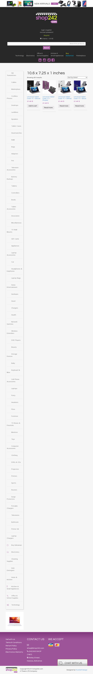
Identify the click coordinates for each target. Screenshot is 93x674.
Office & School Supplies (12, 597)
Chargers (14, 308)
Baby (13, 363)
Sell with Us (10, 639)
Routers (14, 490)
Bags (13, 147)
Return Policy (11, 646)
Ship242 (46, 35)
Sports (13, 483)
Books (13, 200)
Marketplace (81, 55)
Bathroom (14, 522)
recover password (46, 32)
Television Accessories (12, 168)
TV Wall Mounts (12, 231)
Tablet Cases (16, 126)
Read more (48, 107)
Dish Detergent (11, 569)
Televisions (15, 515)
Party (13, 395)
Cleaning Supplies (12, 560)
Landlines (14, 112)
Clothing (14, 455)
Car (12, 262)
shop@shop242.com (35, 648)
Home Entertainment (12, 286)
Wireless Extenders (12, 332)
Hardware (14, 294)
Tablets (14, 186)
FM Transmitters (11, 74)
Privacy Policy (11, 649)
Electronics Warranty (14, 652)
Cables (13, 82)
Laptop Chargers (11, 537)
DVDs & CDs (16, 462)
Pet (12, 161)
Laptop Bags (16, 278)
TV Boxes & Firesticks (13, 424)
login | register (46, 30)
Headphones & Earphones (14, 270)
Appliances (15, 246)
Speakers (14, 119)
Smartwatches (16, 133)
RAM (13, 140)
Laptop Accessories (11, 254)
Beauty (14, 347)
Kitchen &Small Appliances (57, 54)
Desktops (14, 105)
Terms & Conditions (14, 642)
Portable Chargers (12, 507)
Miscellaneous (16, 223)
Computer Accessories (13, 447)
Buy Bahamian (16, 545)
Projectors (15, 469)
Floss (13, 409)
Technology (19, 55)
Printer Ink (15, 529)
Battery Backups (12, 178)
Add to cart (33, 106)
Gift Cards (15, 239)
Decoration (15, 216)
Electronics (30, 55)
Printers (14, 476)
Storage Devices (12, 355)
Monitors (14, 432)
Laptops (14, 388)
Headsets (14, 402)
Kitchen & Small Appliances (13, 587)
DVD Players (16, 340)
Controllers (15, 193)
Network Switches (12, 323)
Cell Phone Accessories (13, 380)
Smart (13, 301)
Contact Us (35, 639)
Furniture (14, 416)
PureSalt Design (81, 670)
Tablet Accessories (11, 208)
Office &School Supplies (42, 54)
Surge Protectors (11, 498)
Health (13, 315)
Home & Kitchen (12, 578)
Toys (13, 439)
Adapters (14, 154)
